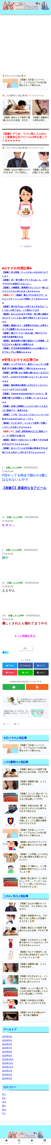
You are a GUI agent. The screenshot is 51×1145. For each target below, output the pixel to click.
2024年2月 (7, 1074)
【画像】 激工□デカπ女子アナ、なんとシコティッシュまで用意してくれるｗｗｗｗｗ (25, 299)
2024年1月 (7, 1071)
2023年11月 (7, 1063)
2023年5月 (7, 1040)
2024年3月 (7, 1078)
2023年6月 (7, 1044)
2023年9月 (7, 1055)
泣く (4, 1113)
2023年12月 (7, 1067)
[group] (16, 112)
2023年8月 (7, 1052)
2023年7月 (7, 1048)
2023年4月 (7, 1036)
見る (4, 1102)
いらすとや (27, 246)
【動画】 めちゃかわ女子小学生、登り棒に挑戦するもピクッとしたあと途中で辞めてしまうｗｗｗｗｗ (25, 318)
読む (4, 1098)
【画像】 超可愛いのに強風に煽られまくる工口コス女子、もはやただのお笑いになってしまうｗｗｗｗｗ (25, 377)
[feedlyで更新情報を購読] (14, 687)
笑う (4, 1094)
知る (4, 1109)
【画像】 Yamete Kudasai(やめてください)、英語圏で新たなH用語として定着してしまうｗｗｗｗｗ (25, 398)
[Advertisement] (25, 42)
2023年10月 (7, 1059)
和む (6, 652)
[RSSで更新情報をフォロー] (37, 687)
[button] (44, 111)
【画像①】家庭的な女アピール (24, 488)
